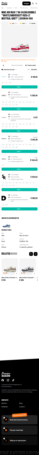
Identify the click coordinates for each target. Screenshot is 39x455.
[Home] (2, 8)
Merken (4, 403)
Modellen (5, 407)
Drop (23, 23)
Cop (13, 23)
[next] (35, 254)
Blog (20, 403)
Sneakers (9, 8)
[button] (19, 69)
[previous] (31, 254)
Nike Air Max (24, 8)
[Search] (33, 3)
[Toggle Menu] (36, 3)
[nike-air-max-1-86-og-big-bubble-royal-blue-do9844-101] (6, 224)
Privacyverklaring (6, 386)
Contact (22, 407)
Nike (16, 8)
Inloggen (26, 3)
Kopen (18, 87)
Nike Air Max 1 (35, 8)
